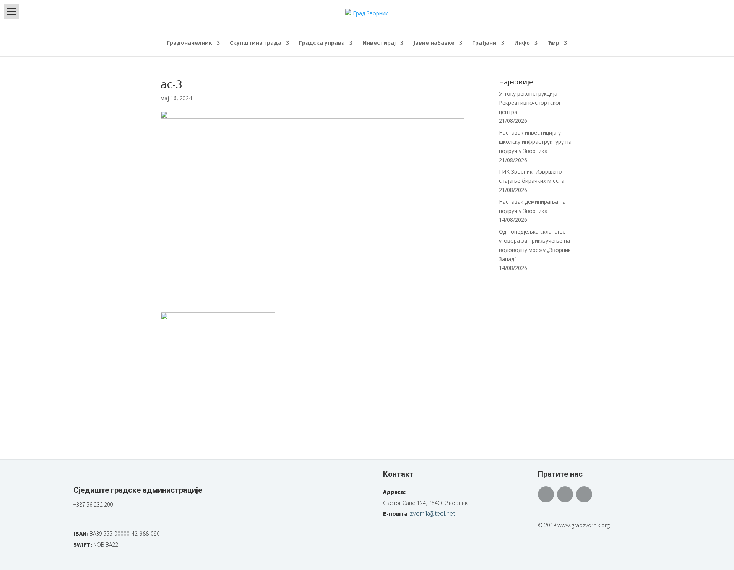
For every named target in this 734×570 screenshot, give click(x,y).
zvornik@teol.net (432, 513)
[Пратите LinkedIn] (584, 494)
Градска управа (322, 43)
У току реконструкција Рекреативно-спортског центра (530, 102)
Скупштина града (255, 43)
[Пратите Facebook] (546, 494)
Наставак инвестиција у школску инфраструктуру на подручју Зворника (535, 141)
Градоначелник (189, 43)
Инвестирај (379, 43)
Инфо (522, 43)
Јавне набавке (434, 43)
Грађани (484, 43)
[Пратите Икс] (565, 494)
